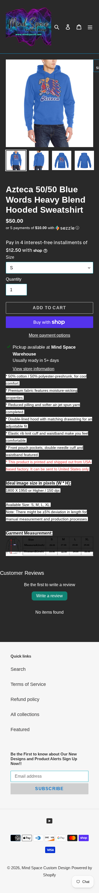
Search (18, 669)
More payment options (49, 335)
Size (10, 257)
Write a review (49, 596)
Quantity (13, 279)
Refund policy (25, 699)
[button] (42, 227)
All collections (25, 714)
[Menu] (90, 27)
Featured (20, 729)
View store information (33, 369)
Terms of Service (28, 684)
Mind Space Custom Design (46, 867)
